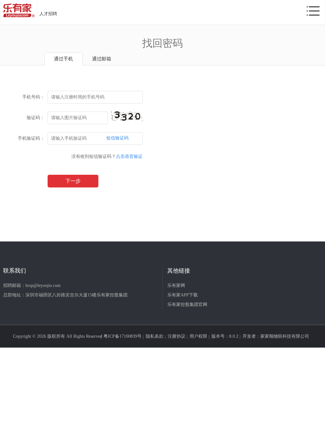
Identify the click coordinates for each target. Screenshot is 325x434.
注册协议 (176, 336)
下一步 (73, 181)
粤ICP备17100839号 (122, 336)
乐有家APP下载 (182, 295)
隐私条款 (154, 336)
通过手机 (63, 58)
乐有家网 (176, 285)
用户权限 (198, 336)
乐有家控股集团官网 (187, 304)
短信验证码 (117, 138)
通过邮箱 (101, 58)
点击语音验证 (129, 156)
